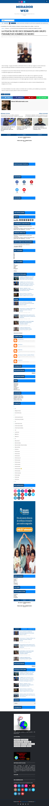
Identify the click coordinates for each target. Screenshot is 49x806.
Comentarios (31, 629)
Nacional (17, 440)
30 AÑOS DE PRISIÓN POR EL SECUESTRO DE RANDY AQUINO (25, 328)
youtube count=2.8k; (18, 400)
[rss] (26, 804)
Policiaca (17, 451)
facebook (40, 134)
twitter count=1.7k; (17, 399)
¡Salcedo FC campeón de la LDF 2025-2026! (23, 226)
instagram (16, 268)
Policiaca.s (18, 458)
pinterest (15, 580)
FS (34, 801)
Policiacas (17, 460)
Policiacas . (18, 466)
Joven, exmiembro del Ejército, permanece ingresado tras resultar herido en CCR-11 (24, 23)
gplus (15, 267)
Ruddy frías (20, 349)
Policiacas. (18, 470)
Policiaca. (17, 455)
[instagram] (22, 2)
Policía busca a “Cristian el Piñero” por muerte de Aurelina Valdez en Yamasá (27, 310)
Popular (24, 629)
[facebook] (19, 2)
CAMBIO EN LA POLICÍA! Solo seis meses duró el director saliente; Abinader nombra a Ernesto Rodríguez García (27, 283)
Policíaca (17, 453)
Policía (17, 449)
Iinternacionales (19, 419)
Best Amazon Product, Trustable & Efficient (26, 355)
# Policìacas (7, 94)
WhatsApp (16, 584)
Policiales (17, 475)
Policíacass (18, 473)
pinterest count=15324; (18, 397)
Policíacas (16, 385)
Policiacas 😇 (18, 468)
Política (15, 386)
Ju (15, 430)
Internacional (18, 423)
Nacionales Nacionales (21, 445)
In (15, 421)
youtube (15, 596)
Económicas (16, 387)
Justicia (17, 432)
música (17, 434)
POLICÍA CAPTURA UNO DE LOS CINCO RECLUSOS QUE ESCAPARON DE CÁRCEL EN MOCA (8, 128)
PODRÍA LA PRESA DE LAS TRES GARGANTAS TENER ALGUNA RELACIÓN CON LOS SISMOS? (27, 278)
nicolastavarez (21, 339)
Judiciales (15, 388)
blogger (9, 134)
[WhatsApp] (31, 803)
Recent (17, 629)
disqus (24, 134)
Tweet (8, 97)
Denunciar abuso (18, 333)
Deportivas (16, 383)
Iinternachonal (19, 417)
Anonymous (20, 344)
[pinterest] (23, 804)
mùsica (17, 436)
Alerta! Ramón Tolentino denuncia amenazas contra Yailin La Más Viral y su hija (27, 294)
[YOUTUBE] (27, 1)
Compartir (20, 97)
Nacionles (17, 447)
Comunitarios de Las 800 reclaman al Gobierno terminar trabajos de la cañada (17, 26)
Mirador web (24, 9)
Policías (17, 477)
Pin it (32, 97)
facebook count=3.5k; (18, 395)
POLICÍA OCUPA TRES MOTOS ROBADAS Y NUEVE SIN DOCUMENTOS (23, 128)
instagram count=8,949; (18, 396)
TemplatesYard (24, 801)
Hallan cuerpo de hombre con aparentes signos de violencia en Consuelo (27, 695)
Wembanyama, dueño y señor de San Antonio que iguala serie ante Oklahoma (24, 229)
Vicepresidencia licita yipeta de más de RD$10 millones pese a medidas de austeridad (27, 316)
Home (3, 28)
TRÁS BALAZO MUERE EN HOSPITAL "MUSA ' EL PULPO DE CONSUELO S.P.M (40, 128)
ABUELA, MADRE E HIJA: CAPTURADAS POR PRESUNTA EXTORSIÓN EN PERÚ (27, 289)
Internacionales (17, 389)
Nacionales (16, 384)
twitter (15, 266)
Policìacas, (18, 36)
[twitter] (24, 2)
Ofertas (15, 271)
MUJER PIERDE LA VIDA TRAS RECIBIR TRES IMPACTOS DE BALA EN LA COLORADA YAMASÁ (26, 323)
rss (14, 264)
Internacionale (19, 425)
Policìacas (7, 28)
